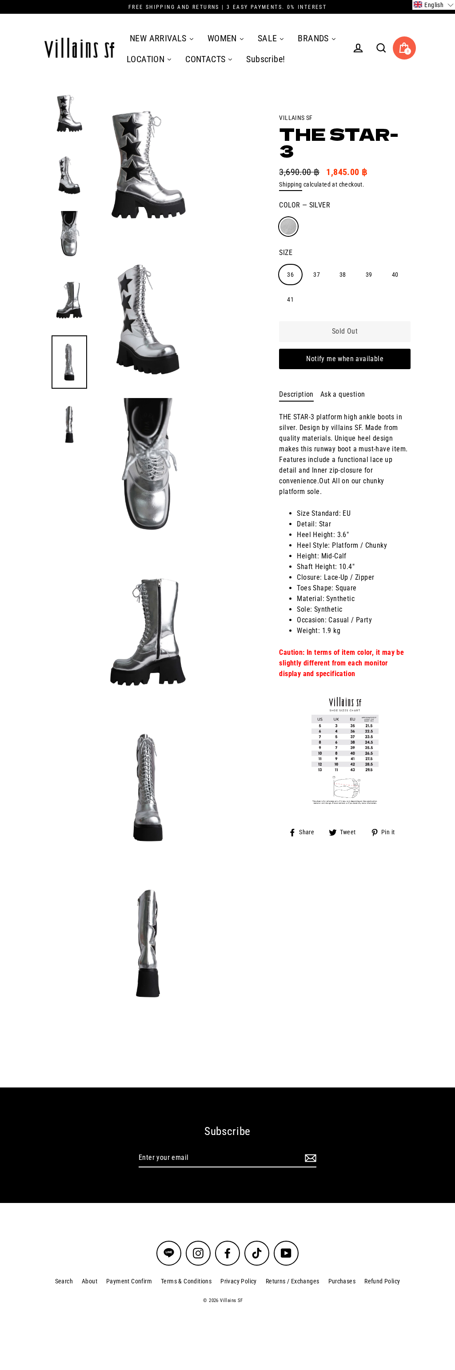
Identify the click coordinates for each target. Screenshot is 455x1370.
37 (316, 274)
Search (64, 1281)
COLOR (304, 205)
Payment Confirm (129, 1281)
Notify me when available (344, 358)
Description (296, 394)
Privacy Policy (238, 1281)
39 (369, 274)
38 (342, 274)
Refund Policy (382, 1281)
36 (290, 274)
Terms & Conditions (186, 1281)
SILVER (288, 226)
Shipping (290, 184)
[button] (433, 5)
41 (290, 299)
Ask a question (342, 394)
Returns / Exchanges (292, 1281)
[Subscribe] (309, 1158)
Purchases (342, 1281)
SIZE (285, 252)
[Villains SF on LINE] (168, 1253)
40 (395, 274)
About (89, 1281)
